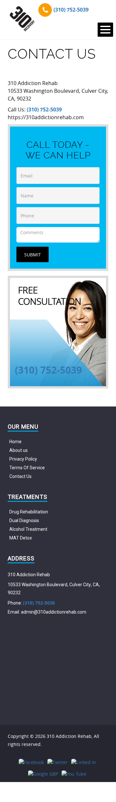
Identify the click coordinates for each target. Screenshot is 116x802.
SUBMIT (32, 255)
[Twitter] (57, 762)
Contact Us (20, 476)
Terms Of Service (27, 467)
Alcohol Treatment (28, 529)
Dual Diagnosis (24, 520)
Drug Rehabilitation (28, 511)
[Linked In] (83, 762)
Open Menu (105, 30)
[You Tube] (74, 773)
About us (18, 450)
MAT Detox (20, 537)
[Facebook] (31, 762)
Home (15, 441)
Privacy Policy (23, 459)
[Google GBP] (43, 773)
